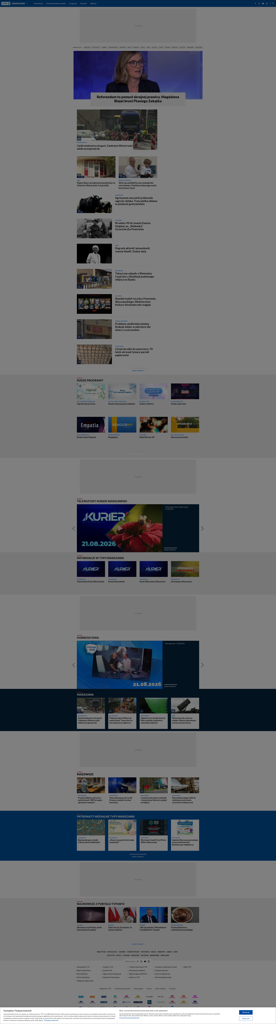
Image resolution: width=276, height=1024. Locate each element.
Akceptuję (245, 1012)
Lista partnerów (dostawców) (129, 1018)
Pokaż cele (245, 1018)
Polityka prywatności (51, 1020)
